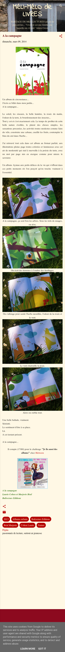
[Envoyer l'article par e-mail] (4, 513)
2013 (6, 519)
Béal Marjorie (10, 525)
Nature (41, 525)
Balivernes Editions (40, 519)
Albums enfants (20, 519)
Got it (42, 648)
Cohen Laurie (27, 525)
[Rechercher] (61, 6)
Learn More (27, 648)
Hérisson (40, 452)
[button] (61, 36)
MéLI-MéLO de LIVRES (32, 11)
